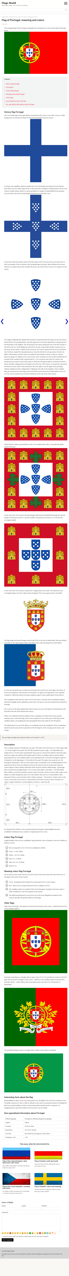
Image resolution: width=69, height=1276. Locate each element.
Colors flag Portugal (12, 91)
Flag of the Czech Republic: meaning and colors (16, 1187)
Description (9, 87)
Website (44, 1206)
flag (25, 1100)
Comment (5, 1212)
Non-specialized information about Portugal (20, 104)
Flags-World (9, 2)
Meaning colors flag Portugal (15, 94)
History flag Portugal (12, 84)
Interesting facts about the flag (16, 101)
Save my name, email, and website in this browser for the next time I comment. (26, 1236)
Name (4, 1206)
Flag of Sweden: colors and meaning (47, 1186)
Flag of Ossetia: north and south (46, 1161)
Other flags (9, 98)
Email (24, 1206)
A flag (52, 444)
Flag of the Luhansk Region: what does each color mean (15, 1162)
